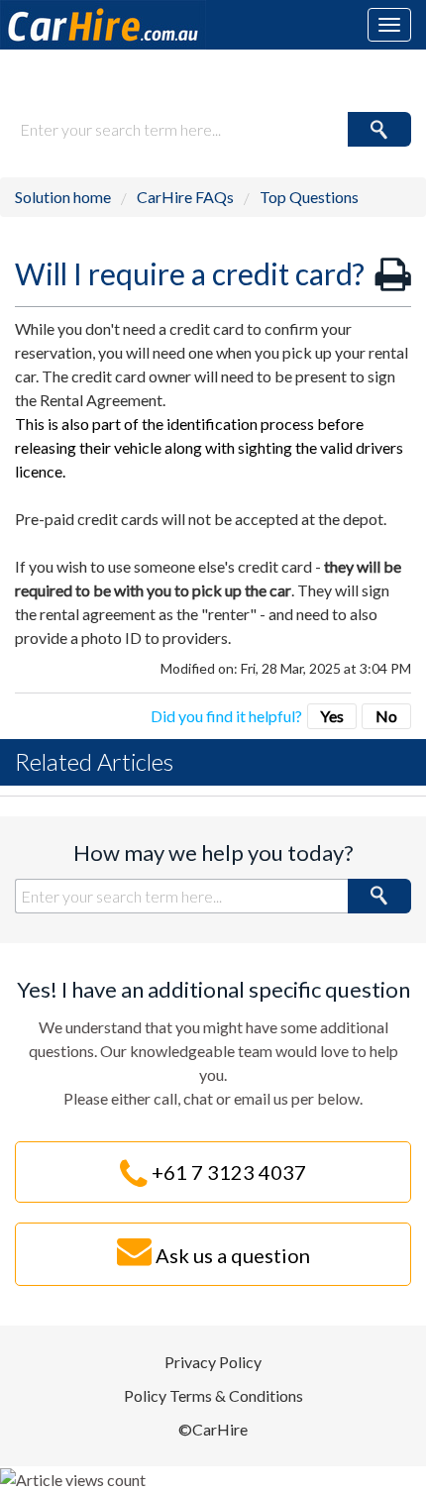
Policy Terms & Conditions (213, 1395)
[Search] (379, 129)
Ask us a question (231, 1255)
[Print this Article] (393, 274)
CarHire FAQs (185, 196)
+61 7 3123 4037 (227, 1172)
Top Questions (309, 196)
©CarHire (213, 1429)
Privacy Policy (213, 1361)
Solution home (64, 196)
